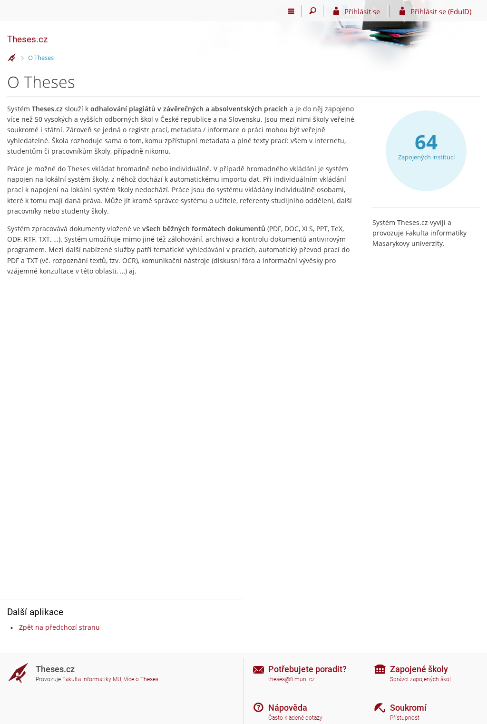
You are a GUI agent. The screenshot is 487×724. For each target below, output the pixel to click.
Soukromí (408, 708)
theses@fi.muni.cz (291, 679)
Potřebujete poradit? (307, 669)
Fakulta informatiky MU (91, 679)
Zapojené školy (419, 669)
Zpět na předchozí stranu (59, 627)
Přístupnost (404, 717)
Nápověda (287, 708)
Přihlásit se (362, 11)
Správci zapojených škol (420, 679)
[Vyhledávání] (312, 11)
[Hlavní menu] (291, 11)
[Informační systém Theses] (12, 58)
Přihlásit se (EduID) (440, 11)
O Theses (41, 57)
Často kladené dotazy (295, 717)
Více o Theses (141, 679)
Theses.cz (27, 39)
